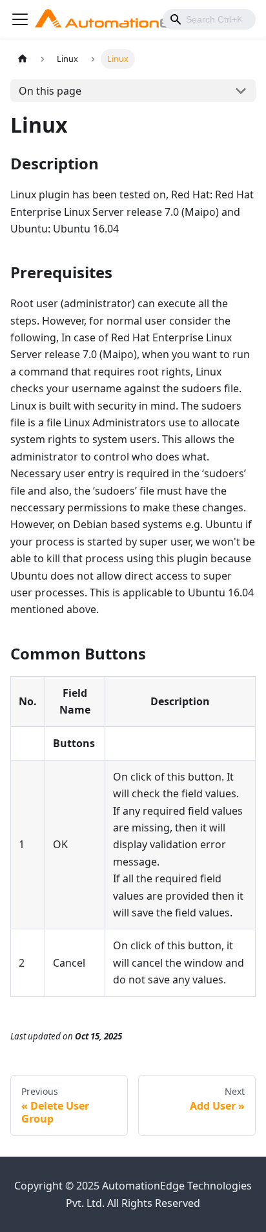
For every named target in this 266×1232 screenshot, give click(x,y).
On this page (50, 91)
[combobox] (209, 19)
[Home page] (22, 59)
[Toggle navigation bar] (20, 19)
